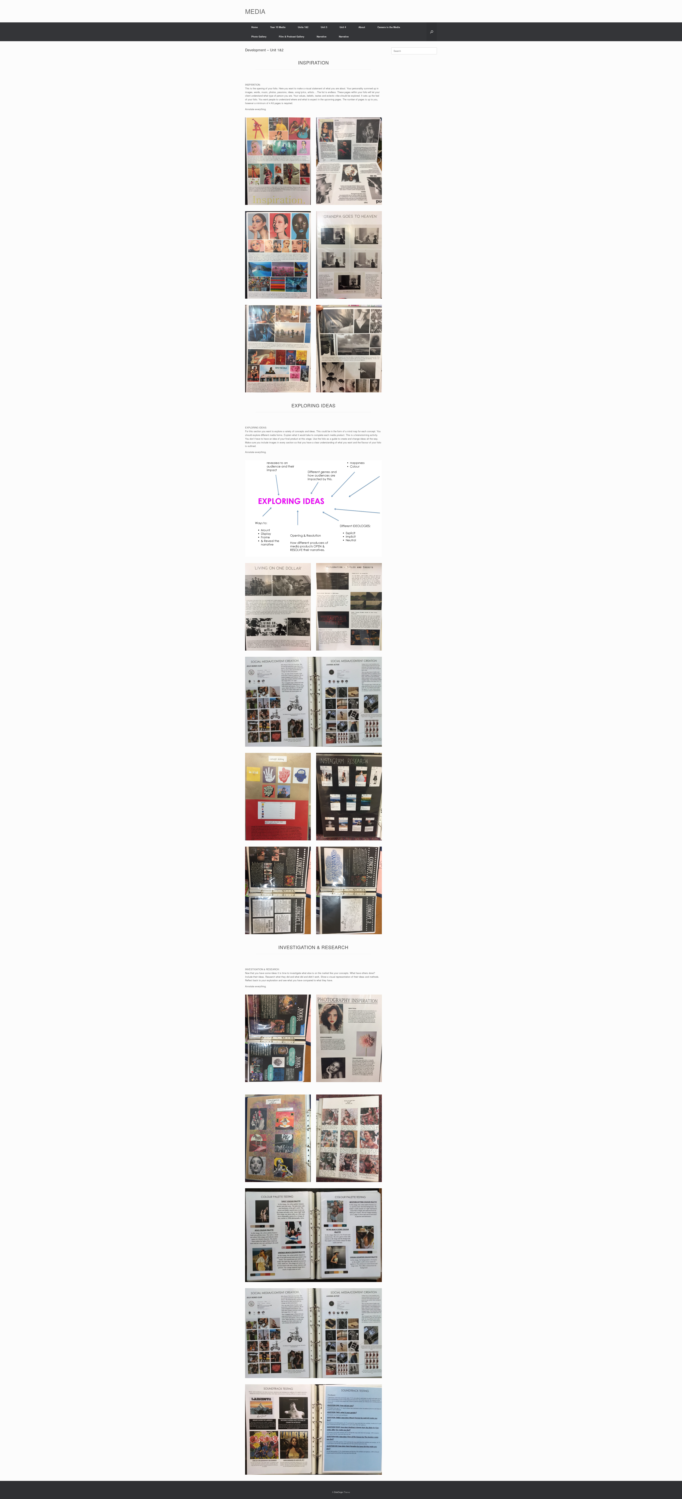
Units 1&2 (303, 27)
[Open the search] (431, 31)
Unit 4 (343, 27)
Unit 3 (324, 27)
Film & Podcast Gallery (291, 36)
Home (254, 27)
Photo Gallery (258, 36)
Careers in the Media (388, 27)
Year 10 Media (277, 27)
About (361, 27)
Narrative (321, 36)
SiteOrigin (338, 1492)
